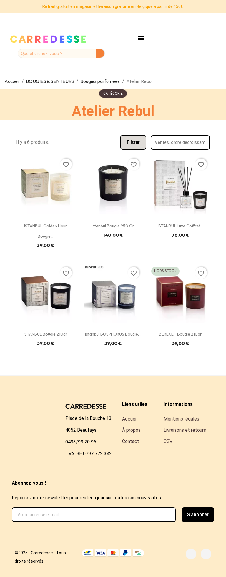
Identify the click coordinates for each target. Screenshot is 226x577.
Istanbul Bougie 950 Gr (113, 226)
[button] (133, 142)
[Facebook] (191, 554)
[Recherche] (100, 53)
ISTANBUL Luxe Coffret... (180, 226)
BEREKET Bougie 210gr (180, 334)
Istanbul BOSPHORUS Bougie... (113, 334)
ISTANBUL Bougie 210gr (45, 334)
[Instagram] (206, 554)
